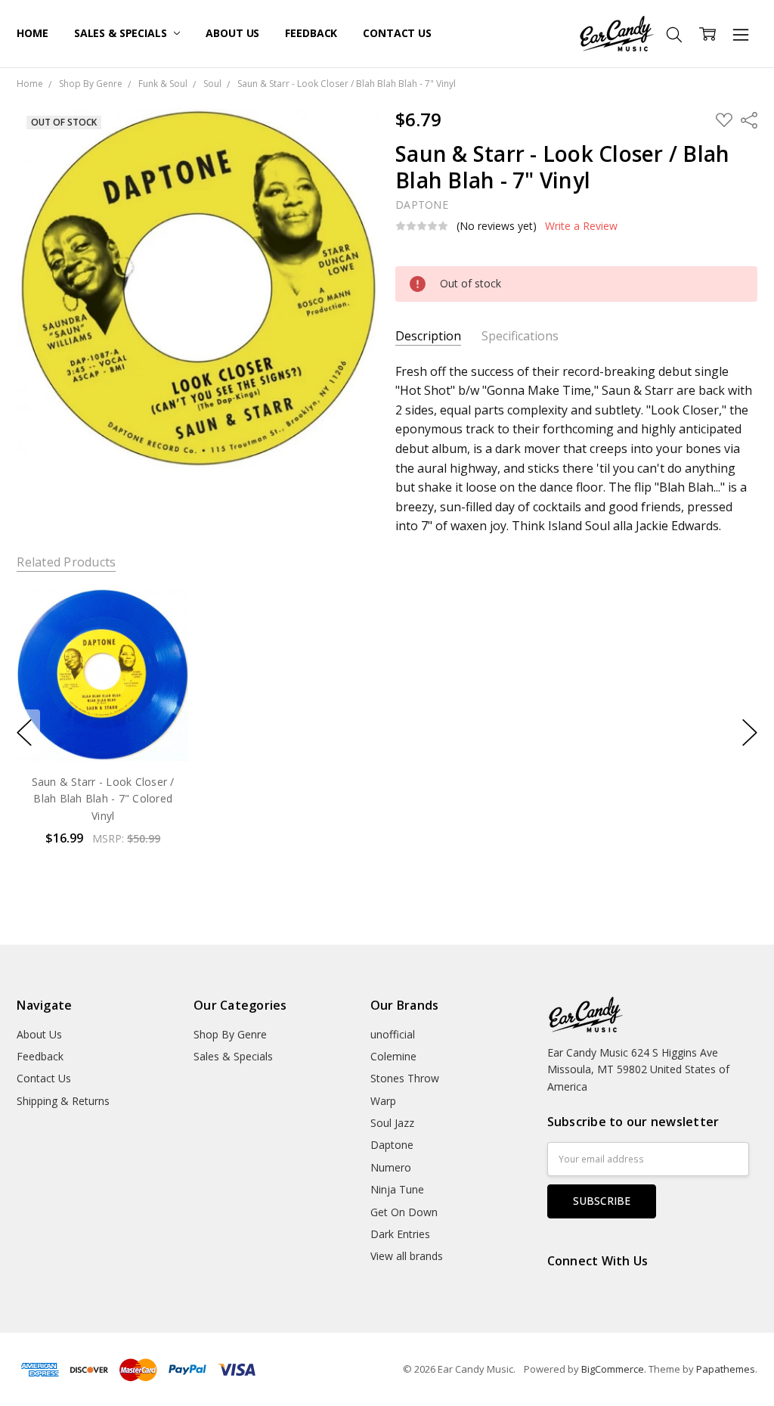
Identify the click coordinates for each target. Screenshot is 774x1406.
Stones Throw (404, 1078)
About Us (232, 33)
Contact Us (397, 33)
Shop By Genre (230, 1034)
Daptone (391, 1145)
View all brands (406, 1256)
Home (32, 33)
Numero (390, 1167)
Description (428, 336)
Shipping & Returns (63, 1101)
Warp (383, 1101)
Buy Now (103, 729)
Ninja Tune (397, 1189)
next (750, 732)
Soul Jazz (392, 1123)
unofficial (392, 1034)
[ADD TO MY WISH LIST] (162, 640)
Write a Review (581, 226)
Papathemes (725, 1369)
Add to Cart (103, 696)
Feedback (311, 33)
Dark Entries (400, 1234)
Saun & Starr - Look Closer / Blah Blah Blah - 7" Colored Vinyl (103, 798)
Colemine (393, 1056)
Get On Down (404, 1212)
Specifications (520, 336)
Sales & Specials (122, 33)
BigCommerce (612, 1369)
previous (24, 732)
